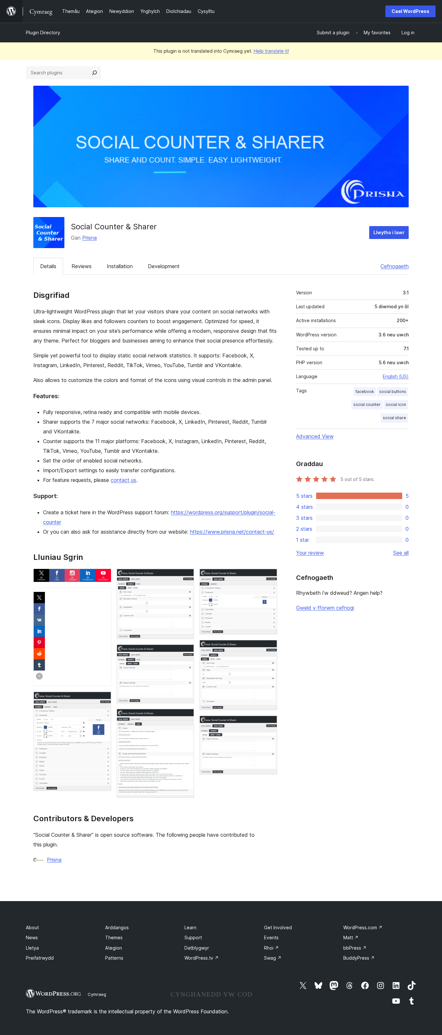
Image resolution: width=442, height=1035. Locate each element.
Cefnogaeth (395, 266)
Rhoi (271, 948)
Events (271, 937)
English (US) (396, 376)
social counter (367, 404)
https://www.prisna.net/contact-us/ (232, 531)
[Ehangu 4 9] (185, 577)
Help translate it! (271, 51)
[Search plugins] (94, 72)
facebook (365, 391)
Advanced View (315, 436)
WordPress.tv (201, 958)
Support (193, 937)
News (32, 937)
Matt (351, 937)
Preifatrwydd (40, 958)
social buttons (392, 391)
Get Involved (278, 927)
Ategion (113, 948)
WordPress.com (362, 927)
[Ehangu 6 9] (185, 717)
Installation (120, 266)
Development (164, 266)
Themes (114, 937)
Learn (190, 927)
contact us (123, 480)
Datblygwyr (196, 948)
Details (48, 266)
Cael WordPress (410, 11)
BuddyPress (359, 958)
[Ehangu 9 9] (268, 724)
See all (401, 553)
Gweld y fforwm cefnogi (325, 608)
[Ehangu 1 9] (102, 577)
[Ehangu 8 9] (268, 648)
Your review (310, 553)
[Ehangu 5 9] (185, 653)
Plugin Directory (43, 32)
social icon (396, 404)
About (32, 927)
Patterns (114, 958)
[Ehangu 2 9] (102, 596)
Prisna (89, 237)
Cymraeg (97, 994)
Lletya (32, 948)
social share (394, 417)
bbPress (355, 948)
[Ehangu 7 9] (268, 577)
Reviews (82, 266)
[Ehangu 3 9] (102, 700)
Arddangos (117, 927)
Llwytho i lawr (388, 232)
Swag (273, 958)
